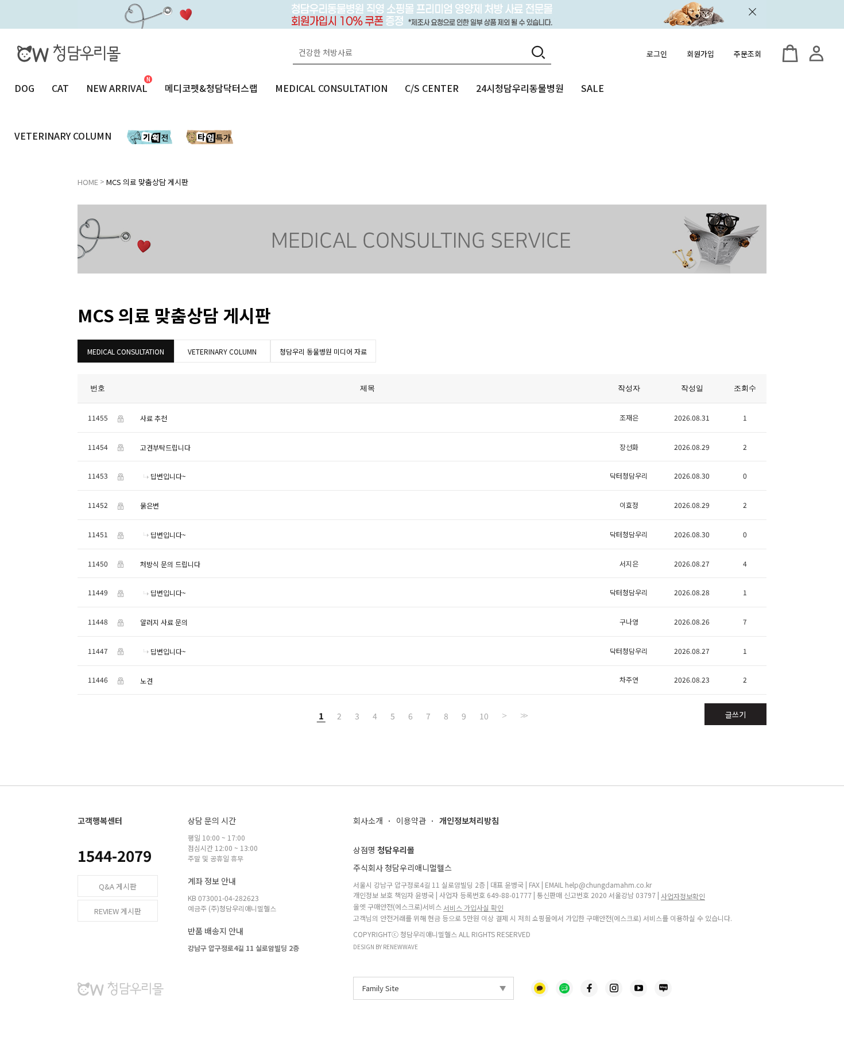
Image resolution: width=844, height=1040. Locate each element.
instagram (613, 988)
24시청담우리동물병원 (520, 88)
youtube (638, 988)
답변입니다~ (168, 476)
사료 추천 (153, 418)
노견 (146, 680)
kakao (539, 988)
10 (484, 715)
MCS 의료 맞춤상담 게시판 (147, 181)
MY (816, 53)
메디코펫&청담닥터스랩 (211, 88)
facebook (589, 988)
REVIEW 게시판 (117, 911)
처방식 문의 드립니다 (170, 563)
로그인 (656, 53)
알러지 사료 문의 (164, 622)
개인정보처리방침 (469, 820)
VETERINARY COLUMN (62, 135)
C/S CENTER (432, 88)
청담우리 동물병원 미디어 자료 (323, 351)
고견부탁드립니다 (165, 447)
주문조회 (747, 53)
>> (523, 715)
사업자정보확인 (683, 896)
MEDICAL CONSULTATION (331, 88)
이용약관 (411, 820)
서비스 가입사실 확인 (473, 907)
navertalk (564, 988)
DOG (24, 88)
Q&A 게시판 (118, 886)
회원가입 (700, 53)
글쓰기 (735, 714)
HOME (88, 181)
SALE (592, 88)
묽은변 (149, 505)
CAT (60, 88)
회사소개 (368, 820)
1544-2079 (115, 855)
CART (790, 53)
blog (663, 988)
